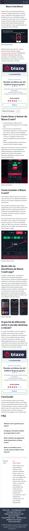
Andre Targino (17, 463)
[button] (14, 424)
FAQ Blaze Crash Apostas (14, 519)
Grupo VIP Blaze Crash (8, 517)
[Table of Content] (17, 111)
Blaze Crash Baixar (14, 516)
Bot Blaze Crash (21, 517)
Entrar (14, 105)
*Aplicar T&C (14, 86)
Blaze (18, 528)
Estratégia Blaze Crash (18, 510)
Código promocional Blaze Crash (14, 514)
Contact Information (14, 521)
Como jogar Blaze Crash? (14, 512)
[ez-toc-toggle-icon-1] (17, 111)
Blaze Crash (6, 510)
